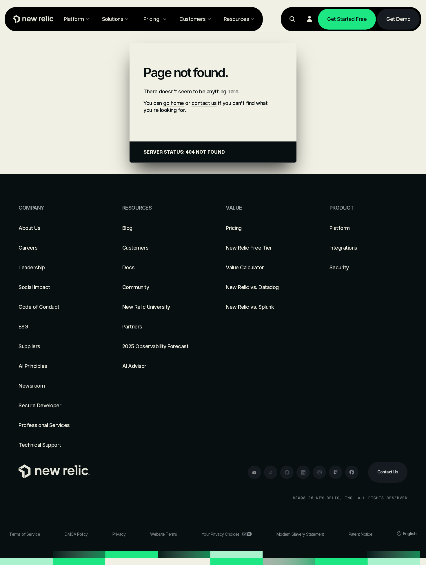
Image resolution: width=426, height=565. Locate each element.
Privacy (119, 534)
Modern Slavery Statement (300, 534)
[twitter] (271, 472)
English (410, 533)
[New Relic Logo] (32, 19)
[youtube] (254, 472)
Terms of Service (24, 534)
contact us (204, 103)
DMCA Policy (76, 534)
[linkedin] (303, 472)
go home (173, 103)
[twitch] (336, 472)
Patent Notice (361, 534)
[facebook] (352, 472)
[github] (287, 472)
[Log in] (309, 19)
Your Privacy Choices (221, 534)
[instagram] (319, 472)
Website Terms (163, 534)
